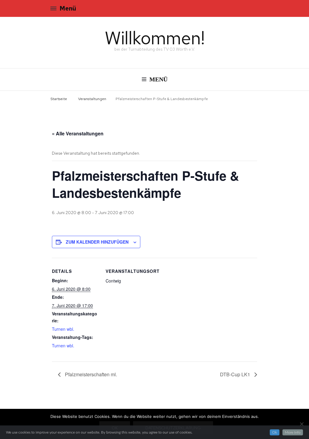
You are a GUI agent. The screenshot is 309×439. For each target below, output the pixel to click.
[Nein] (301, 424)
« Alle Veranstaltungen (78, 133)
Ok (274, 432)
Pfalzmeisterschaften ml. (90, 374)
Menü (67, 8)
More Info (293, 432)
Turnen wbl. (63, 329)
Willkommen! (155, 38)
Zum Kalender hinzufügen (97, 242)
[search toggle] (257, 9)
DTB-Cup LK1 (235, 374)
